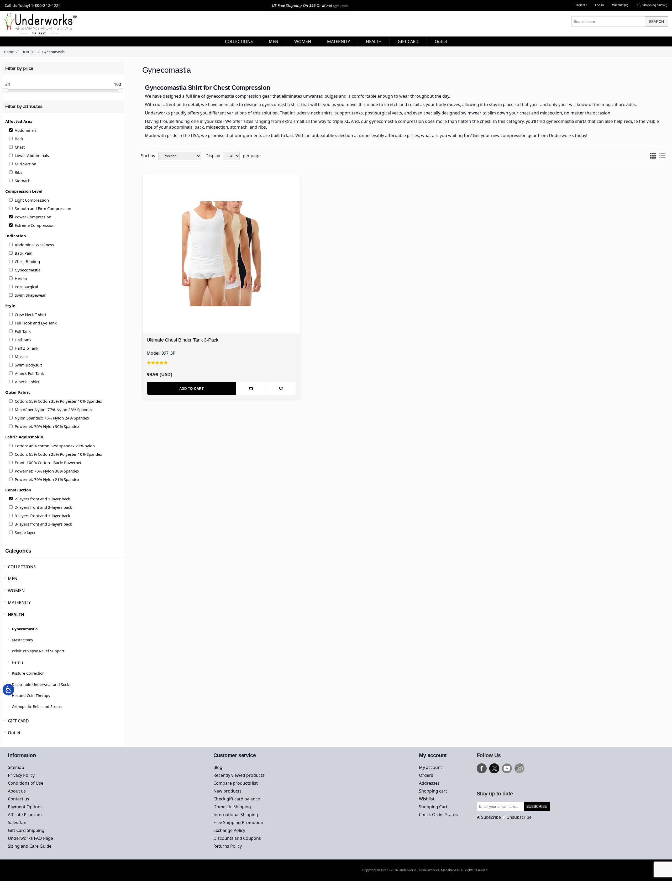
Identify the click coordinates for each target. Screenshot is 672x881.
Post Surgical (26, 286)
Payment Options (25, 806)
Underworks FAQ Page (30, 838)
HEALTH (16, 614)
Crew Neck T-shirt (30, 314)
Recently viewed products (238, 775)
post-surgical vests (383, 113)
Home (9, 51)
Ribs (18, 172)
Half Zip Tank (26, 348)
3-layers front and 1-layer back (42, 515)
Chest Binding (27, 261)
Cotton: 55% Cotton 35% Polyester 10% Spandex (58, 401)
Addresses (429, 783)
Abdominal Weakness (34, 244)
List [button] (662, 156)
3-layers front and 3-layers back (43, 524)
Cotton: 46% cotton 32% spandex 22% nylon (55, 445)
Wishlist (426, 798)
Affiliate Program (25, 814)
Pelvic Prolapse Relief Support (38, 650)
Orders (426, 775)
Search (656, 21)
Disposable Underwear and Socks (41, 684)
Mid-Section (25, 163)
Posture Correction (28, 673)
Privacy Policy (21, 775)
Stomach (22, 180)
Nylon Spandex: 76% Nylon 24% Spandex (52, 418)
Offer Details (340, 6)
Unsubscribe (519, 817)
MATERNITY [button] (338, 41)
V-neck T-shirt (27, 381)
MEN (12, 578)
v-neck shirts (320, 113)
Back (19, 138)
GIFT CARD (18, 721)
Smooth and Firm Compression (43, 208)
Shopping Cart (433, 806)
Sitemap (16, 767)
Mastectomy (22, 639)
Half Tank (23, 339)
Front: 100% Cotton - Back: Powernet (48, 462)
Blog (217, 767)
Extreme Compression (35, 225)
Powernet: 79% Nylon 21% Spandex (47, 479)
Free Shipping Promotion (238, 822)
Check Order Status (438, 814)
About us (17, 791)
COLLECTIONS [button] (239, 41)
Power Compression (33, 216)
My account (430, 767)
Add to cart (191, 389)
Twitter (494, 768)
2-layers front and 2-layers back (43, 507)
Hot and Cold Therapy (31, 695)
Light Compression (32, 200)
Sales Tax (17, 822)
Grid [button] (653, 156)
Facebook (482, 768)
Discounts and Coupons (237, 838)
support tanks (349, 113)
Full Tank (23, 331)
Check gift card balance (236, 798)
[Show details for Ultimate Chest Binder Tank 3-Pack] (221, 254)
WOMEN (16, 591)
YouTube (507, 768)
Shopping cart (433, 791)
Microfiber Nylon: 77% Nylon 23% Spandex (54, 409)
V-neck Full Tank (29, 373)
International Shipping (235, 814)
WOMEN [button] (302, 41)
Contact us (18, 798)
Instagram (519, 768)
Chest (20, 147)
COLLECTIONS (22, 567)
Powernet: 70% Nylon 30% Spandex (47, 426)
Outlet (14, 733)
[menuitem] (239, 41)
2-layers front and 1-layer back (42, 498)
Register (581, 5)
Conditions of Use (25, 783)
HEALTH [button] (374, 41)
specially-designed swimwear (452, 113)
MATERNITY (19, 602)
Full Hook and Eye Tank (36, 323)
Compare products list (235, 783)
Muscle (21, 356)
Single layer (25, 532)
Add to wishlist (281, 388)
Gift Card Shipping (26, 830)
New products (227, 791)
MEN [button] (273, 41)
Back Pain (23, 253)
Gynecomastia (27, 269)
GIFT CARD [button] (408, 41)
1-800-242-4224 (46, 5)
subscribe (536, 806)
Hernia (21, 278)
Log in (599, 5)
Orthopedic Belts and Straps (37, 706)
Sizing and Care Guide (29, 846)
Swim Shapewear (30, 295)
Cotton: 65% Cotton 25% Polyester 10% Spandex (58, 454)
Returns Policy (227, 846)
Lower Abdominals (32, 155)
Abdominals (25, 130)
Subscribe (491, 817)
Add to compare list (251, 388)
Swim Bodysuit (28, 365)
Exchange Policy (229, 830)
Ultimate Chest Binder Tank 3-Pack (182, 340)
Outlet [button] (441, 41)
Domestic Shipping (232, 806)
